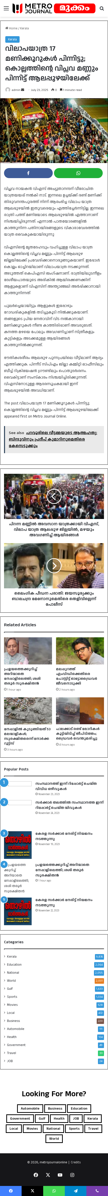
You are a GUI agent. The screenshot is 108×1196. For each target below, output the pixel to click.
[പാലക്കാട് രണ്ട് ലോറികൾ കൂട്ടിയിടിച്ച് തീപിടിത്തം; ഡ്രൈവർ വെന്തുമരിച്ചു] (80, 710)
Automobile (15, 1028)
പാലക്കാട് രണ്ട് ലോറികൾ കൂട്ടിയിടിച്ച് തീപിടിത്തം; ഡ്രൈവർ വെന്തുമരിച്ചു (77, 733)
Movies (12, 1004)
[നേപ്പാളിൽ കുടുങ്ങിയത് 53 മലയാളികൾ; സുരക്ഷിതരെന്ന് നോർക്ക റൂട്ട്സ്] (28, 710)
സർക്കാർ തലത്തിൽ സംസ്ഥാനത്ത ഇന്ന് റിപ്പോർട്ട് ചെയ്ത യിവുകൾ (69, 805)
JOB (10, 1061)
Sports (12, 996)
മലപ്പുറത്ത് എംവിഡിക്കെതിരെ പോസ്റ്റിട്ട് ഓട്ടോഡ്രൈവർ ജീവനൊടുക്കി (76, 676)
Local (11, 1012)
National (13, 972)
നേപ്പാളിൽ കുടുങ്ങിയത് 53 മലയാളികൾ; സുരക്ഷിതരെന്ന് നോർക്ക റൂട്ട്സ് (27, 736)
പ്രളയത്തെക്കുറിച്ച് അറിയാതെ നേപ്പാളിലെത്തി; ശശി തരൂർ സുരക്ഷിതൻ (22, 676)
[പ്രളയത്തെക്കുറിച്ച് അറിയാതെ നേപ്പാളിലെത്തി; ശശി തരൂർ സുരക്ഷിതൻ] (28, 650)
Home (12, 28)
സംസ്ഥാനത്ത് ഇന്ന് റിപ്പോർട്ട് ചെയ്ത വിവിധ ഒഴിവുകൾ (66, 786)
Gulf (10, 988)
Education (14, 964)
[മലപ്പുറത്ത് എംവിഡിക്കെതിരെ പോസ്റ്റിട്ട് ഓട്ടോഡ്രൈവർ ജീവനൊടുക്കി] (80, 650)
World (11, 980)
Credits (76, 1162)
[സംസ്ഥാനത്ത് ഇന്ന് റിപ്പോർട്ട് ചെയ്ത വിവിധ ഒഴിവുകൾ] (18, 788)
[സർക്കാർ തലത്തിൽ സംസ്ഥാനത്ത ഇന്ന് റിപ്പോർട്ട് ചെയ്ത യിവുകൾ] (18, 814)
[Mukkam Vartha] (54, 8)
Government (16, 1045)
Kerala (24, 28)
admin (16, 90)
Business (13, 1020)
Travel (11, 1053)
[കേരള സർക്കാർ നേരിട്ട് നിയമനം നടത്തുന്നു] (18, 845)
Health (12, 1036)
